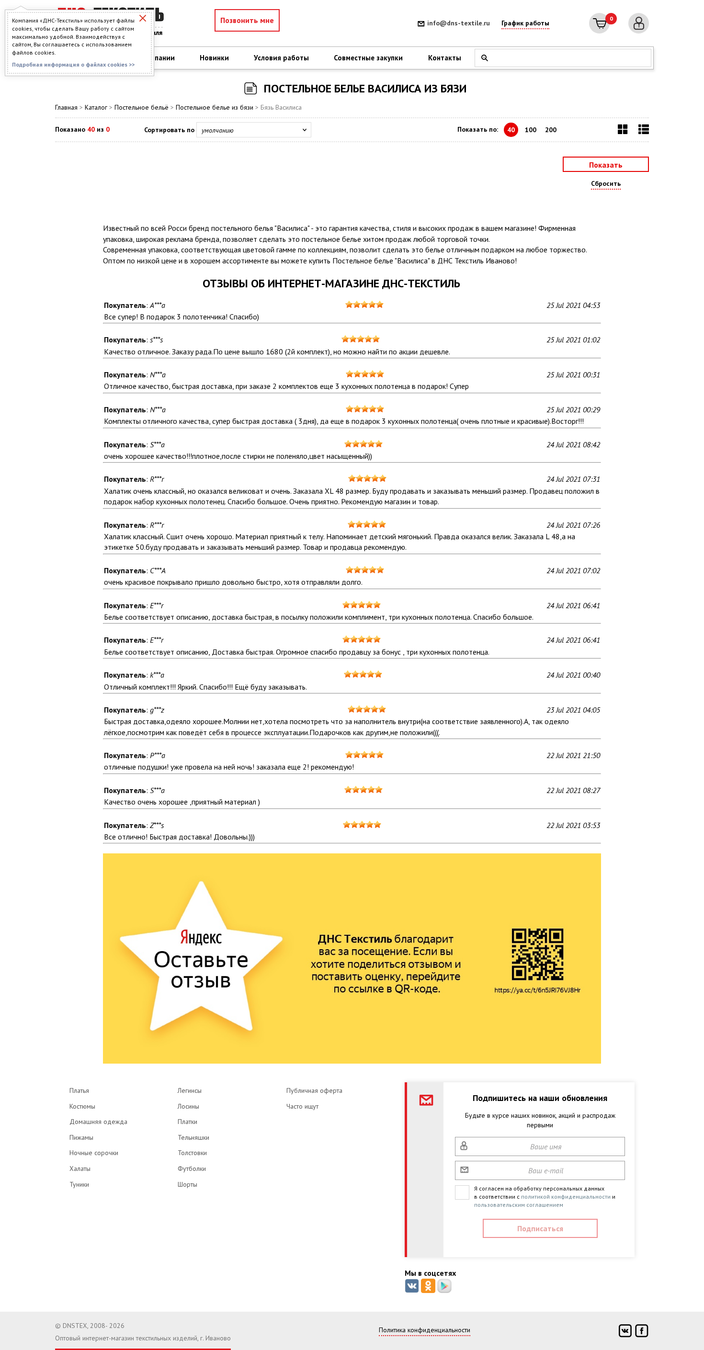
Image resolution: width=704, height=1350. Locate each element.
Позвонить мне (247, 20)
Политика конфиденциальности (424, 1330)
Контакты (444, 57)
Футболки (192, 1168)
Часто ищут (302, 1106)
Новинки (214, 57)
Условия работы (281, 57)
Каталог (96, 107)
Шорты (187, 1184)
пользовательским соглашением (518, 1204)
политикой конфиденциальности (566, 1196)
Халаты (80, 1168)
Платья (79, 1090)
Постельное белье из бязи (214, 107)
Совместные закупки (368, 57)
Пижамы (81, 1137)
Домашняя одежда (98, 1121)
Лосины (188, 1106)
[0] (599, 23)
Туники (79, 1184)
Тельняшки (193, 1137)
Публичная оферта (314, 1090)
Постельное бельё (141, 107)
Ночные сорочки (93, 1152)
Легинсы (190, 1090)
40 (511, 129)
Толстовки (192, 1152)
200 (550, 129)
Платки (187, 1121)
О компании (155, 57)
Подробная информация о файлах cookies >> (73, 64)
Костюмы (82, 1106)
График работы (525, 23)
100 (530, 129)
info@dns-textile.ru (458, 23)
